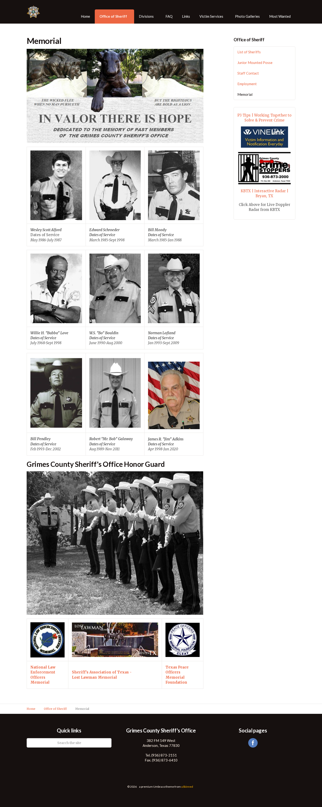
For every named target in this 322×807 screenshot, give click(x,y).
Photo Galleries (247, 16)
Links (186, 16)
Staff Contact (248, 73)
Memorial (244, 94)
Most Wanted (280, 16)
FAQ (169, 16)
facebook (253, 743)
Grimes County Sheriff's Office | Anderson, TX (37, 11)
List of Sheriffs (249, 52)
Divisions (146, 16)
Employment (247, 84)
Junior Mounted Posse (254, 62)
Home (85, 16)
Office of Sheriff (113, 16)
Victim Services (211, 16)
